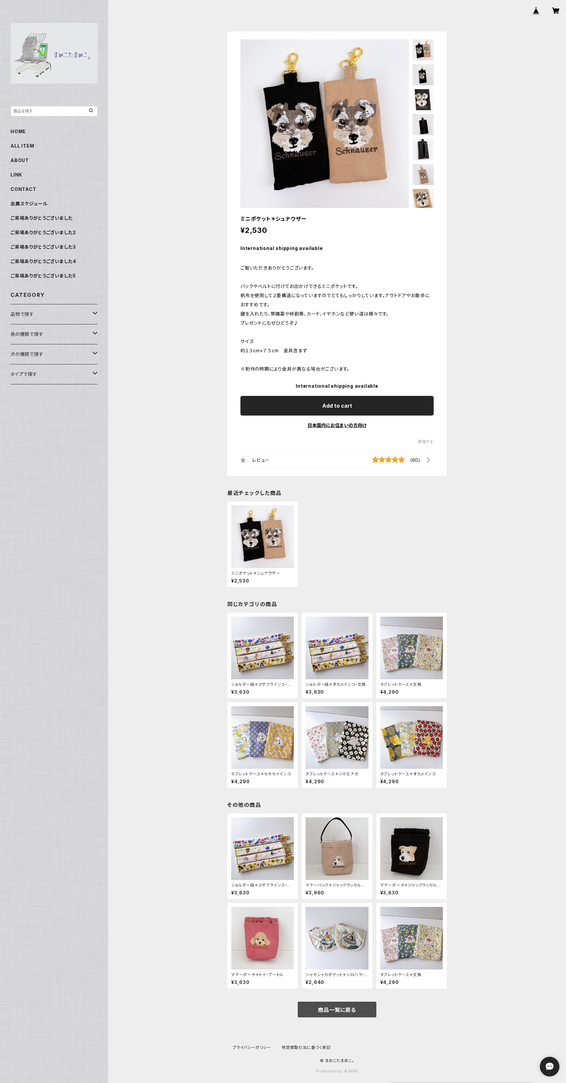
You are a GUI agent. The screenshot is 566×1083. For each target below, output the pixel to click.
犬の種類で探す (27, 354)
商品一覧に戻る (337, 1010)
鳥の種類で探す (27, 334)
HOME (18, 131)
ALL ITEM (22, 146)
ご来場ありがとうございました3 (43, 247)
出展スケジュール (28, 203)
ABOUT (19, 160)
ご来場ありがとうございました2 (43, 232)
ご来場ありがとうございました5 (43, 275)
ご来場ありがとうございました (41, 218)
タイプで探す (23, 374)
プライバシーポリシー (252, 1047)
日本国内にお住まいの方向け (337, 425)
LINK (16, 174)
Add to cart (337, 405)
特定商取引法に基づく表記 (306, 1047)
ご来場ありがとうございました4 (43, 261)
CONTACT (23, 189)
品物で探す (22, 314)
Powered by (330, 1071)
